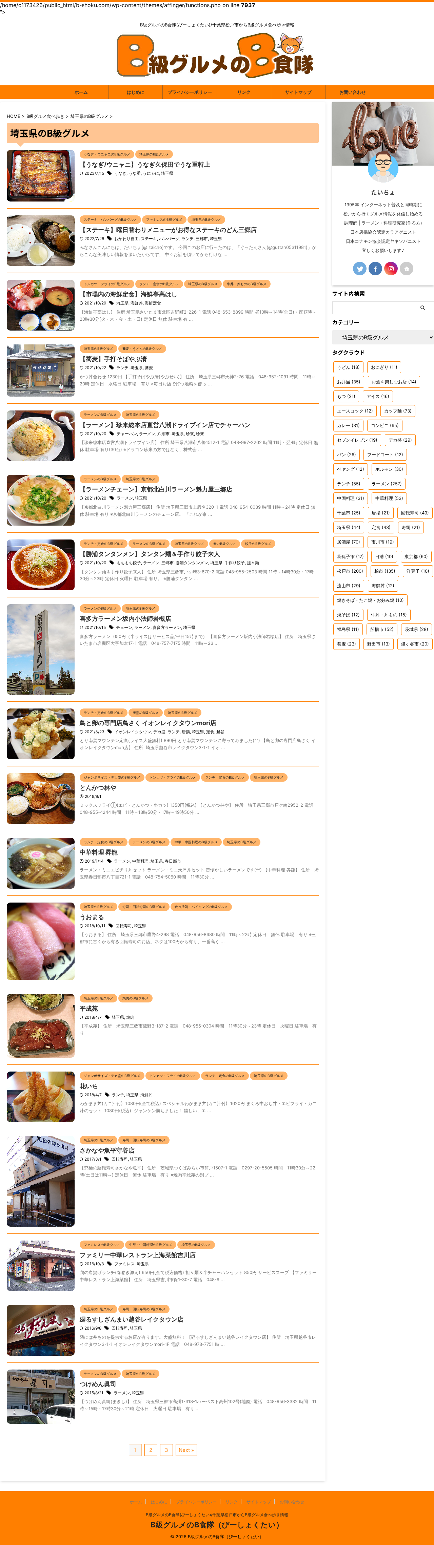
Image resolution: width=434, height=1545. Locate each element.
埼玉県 (167, 173)
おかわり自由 (126, 238)
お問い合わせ (352, 92)
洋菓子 (418, 571)
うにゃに (151, 173)
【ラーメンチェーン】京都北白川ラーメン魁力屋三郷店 (156, 489)
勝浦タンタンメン (192, 562)
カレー (348, 425)
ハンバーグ (169, 238)
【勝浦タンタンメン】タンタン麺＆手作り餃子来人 (150, 553)
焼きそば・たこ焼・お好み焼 (370, 600)
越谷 (220, 731)
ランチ (187, 238)
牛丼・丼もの (389, 614)
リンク (244, 92)
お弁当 (348, 381)
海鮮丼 (137, 302)
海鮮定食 (153, 302)
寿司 (411, 527)
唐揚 (186, 731)
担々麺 (253, 562)
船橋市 (382, 629)
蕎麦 (149, 367)
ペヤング (350, 469)
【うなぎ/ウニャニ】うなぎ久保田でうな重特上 (145, 164)
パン (346, 454)
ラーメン (147, 433)
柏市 (384, 571)
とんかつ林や (98, 787)
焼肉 (130, 1017)
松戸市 (350, 571)
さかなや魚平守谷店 (107, 1150)
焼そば (348, 614)
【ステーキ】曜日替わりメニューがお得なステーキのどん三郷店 (168, 229)
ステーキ (149, 238)
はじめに (135, 92)
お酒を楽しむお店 (394, 381)
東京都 (416, 556)
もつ (346, 396)
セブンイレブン (357, 440)
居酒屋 (348, 542)
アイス (378, 396)
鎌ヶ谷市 (415, 644)
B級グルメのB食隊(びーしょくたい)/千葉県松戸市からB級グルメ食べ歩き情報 (217, 1514)
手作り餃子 (234, 562)
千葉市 (348, 512)
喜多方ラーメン (167, 627)
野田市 (378, 644)
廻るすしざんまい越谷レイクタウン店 (131, 1319)
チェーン (124, 627)
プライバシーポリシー (190, 92)
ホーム (81, 92)
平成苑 (89, 1008)
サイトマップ (298, 92)
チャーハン (127, 433)
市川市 (382, 542)
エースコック (355, 411)
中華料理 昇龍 (99, 852)
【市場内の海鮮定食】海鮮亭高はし (128, 294)
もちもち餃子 (129, 562)
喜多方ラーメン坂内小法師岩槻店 (125, 618)
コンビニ (385, 425)
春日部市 (173, 861)
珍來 (190, 433)
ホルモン (389, 469)
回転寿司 (124, 925)
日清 (384, 556)
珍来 (200, 433)
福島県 (348, 629)
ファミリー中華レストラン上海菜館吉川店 (138, 1254)
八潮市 (163, 433)
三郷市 (202, 238)
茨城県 (416, 629)
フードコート (385, 454)
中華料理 (140, 861)
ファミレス (124, 1263)
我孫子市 (350, 556)
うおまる (92, 916)
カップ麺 (398, 411)
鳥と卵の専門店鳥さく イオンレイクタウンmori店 (148, 722)
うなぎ (120, 173)
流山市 (348, 585)
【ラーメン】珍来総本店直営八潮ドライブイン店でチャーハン (165, 424)
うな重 (135, 173)
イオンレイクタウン (133, 731)
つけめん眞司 (98, 1384)
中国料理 (350, 498)
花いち (89, 1085)
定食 (210, 731)
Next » (186, 1450)
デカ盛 (159, 731)
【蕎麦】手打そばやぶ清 (113, 358)
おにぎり (384, 367)
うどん (348, 367)
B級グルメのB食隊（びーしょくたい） (217, 1524)
